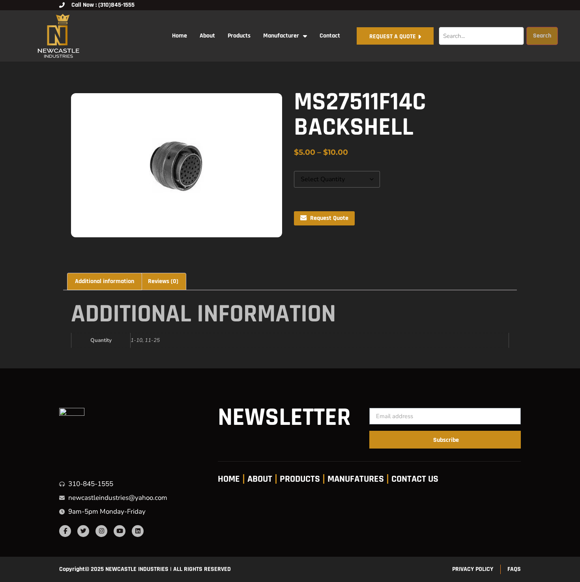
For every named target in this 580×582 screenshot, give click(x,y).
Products (239, 36)
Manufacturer (281, 36)
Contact (330, 36)
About (207, 36)
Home (179, 36)
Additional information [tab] (104, 281)
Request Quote (329, 218)
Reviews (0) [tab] (163, 281)
